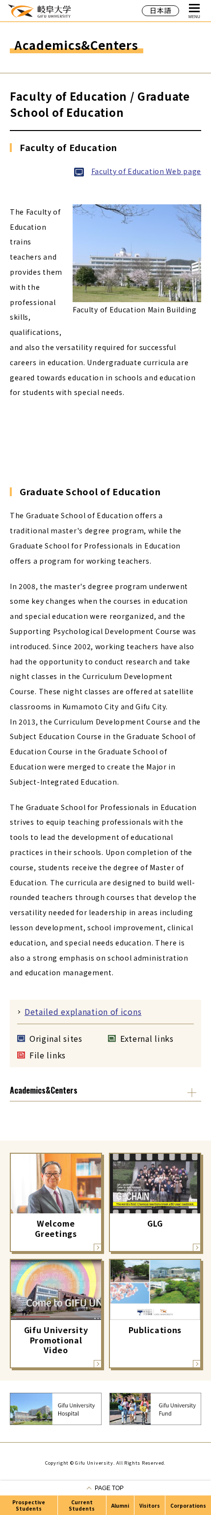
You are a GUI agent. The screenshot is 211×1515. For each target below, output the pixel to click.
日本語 (160, 10)
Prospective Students (28, 1505)
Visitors (149, 1505)
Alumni (120, 1505)
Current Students (82, 1505)
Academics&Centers (44, 1090)
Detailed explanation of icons (83, 1011)
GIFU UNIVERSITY (39, 10)
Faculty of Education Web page (146, 171)
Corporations (188, 1505)
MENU (194, 17)
